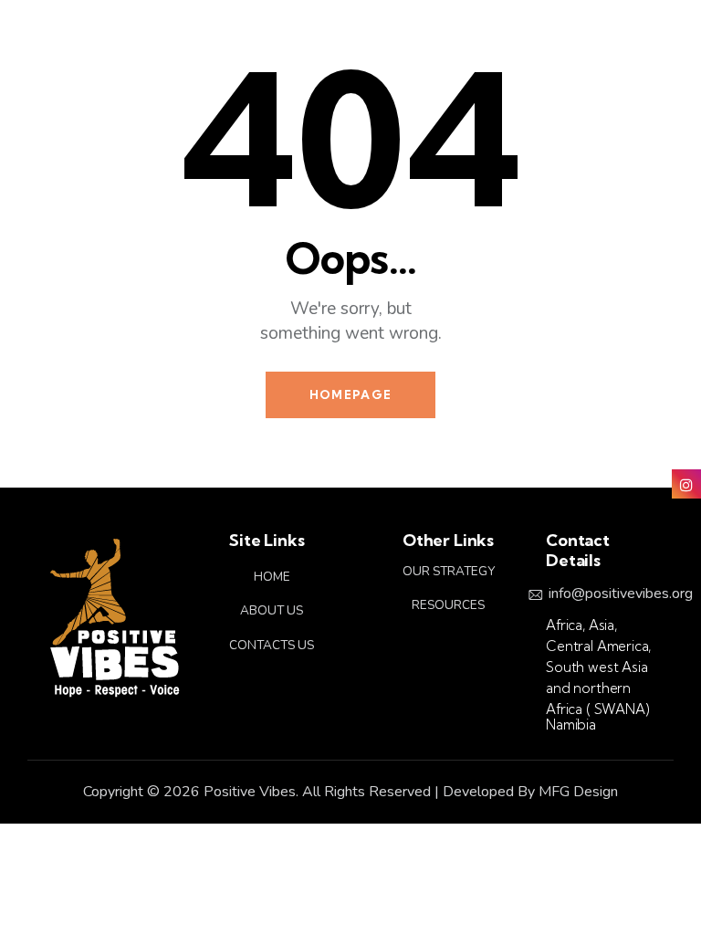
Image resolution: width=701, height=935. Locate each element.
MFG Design (578, 792)
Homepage (350, 394)
